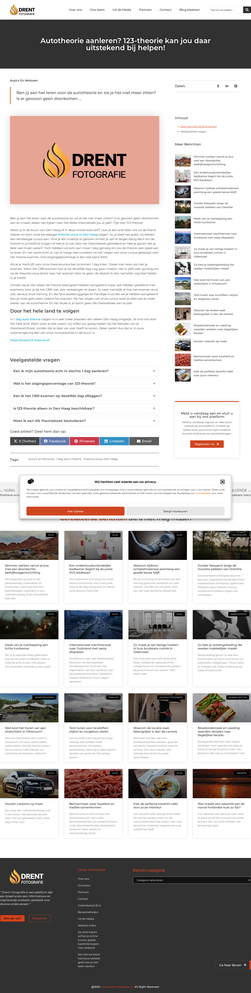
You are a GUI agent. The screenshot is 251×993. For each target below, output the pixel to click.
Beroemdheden (88, 912)
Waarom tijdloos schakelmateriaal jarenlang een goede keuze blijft (156, 569)
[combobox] (226, 9)
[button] (223, 482)
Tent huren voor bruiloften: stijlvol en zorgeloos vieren (89, 729)
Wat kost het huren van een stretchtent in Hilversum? (25, 729)
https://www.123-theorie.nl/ (29, 340)
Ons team (97, 10)
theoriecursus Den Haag (101, 459)
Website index (87, 925)
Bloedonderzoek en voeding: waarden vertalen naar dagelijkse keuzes (216, 329)
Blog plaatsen (189, 10)
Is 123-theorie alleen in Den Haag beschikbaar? (84, 408)
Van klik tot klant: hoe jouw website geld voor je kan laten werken (89, 960)
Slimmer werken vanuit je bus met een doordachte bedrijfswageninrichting (213, 160)
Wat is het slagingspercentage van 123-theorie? (84, 383)
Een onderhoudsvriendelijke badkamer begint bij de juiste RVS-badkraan (213, 176)
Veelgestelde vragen (193, 131)
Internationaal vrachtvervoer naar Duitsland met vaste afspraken (90, 648)
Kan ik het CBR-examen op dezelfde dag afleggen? (84, 396)
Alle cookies (75, 511)
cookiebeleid (202, 493)
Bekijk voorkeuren (175, 511)
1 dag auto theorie (27, 319)
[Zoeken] (247, 9)
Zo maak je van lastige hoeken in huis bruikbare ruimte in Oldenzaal (215, 252)
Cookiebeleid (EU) (89, 905)
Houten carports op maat (210, 341)
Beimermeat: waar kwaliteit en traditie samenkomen (91, 805)
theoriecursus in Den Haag (77, 234)
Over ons (75, 10)
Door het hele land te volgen (198, 126)
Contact (166, 10)
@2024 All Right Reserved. (125, 986)
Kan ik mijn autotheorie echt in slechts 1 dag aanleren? (84, 371)
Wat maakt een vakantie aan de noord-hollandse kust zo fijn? (221, 805)
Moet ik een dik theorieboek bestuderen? (84, 421)
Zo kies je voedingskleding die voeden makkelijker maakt (220, 646)
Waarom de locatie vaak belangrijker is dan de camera (155, 729)
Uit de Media (122, 10)
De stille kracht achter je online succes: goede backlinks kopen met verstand (88, 939)
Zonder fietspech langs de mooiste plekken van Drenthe (220, 567)
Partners (145, 10)
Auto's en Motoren (24, 80)
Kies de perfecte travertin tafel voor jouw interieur (155, 805)
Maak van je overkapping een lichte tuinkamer (26, 646)
